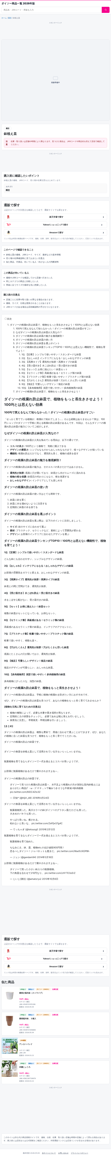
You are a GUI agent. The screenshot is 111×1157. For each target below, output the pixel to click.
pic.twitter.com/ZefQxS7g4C (47, 823)
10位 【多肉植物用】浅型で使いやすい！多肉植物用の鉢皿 (52, 387)
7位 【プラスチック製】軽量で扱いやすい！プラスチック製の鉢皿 (56, 376)
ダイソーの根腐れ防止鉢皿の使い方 (34, 339)
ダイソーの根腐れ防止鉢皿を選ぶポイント (38, 343)
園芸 (10, 18)
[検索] (106, 10)
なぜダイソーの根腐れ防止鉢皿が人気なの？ (39, 332)
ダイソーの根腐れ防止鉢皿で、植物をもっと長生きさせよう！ (48, 391)
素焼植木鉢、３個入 (27, 1018)
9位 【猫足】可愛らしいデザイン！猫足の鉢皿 (46, 384)
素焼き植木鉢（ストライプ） (31, 993)
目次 (9, 318)
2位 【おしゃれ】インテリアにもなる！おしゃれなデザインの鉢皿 (56, 358)
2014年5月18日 (45, 857)
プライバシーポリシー (79, 1153)
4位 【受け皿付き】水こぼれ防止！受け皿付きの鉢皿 (49, 365)
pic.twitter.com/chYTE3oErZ (60, 873)
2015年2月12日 (47, 829)
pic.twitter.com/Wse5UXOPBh (73, 851)
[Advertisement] (55, 30)
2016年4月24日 (41, 797)
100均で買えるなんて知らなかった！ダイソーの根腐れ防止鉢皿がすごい (53, 328)
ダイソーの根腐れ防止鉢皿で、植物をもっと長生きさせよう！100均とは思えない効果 (54, 324)
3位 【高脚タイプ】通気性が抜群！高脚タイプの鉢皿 (49, 361)
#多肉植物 (77, 788)
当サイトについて (49, 1153)
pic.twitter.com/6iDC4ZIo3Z (25, 791)
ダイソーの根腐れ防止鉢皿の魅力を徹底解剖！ (40, 335)
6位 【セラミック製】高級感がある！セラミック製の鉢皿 (52, 372)
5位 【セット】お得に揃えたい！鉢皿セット (45, 369)
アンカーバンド (25, 1044)
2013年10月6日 (50, 878)
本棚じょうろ (24, 1067)
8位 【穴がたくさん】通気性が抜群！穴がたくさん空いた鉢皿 (54, 380)
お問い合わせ (63, 1153)
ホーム (4, 18)
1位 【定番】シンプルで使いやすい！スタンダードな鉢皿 (51, 354)
